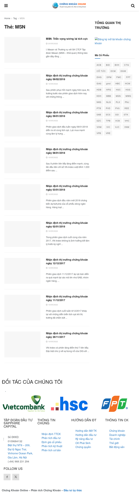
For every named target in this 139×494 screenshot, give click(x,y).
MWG (128, 95)
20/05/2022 (53, 43)
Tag (15, 18)
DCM (113, 70)
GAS (99, 83)
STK (126, 114)
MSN (22, 18)
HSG (128, 89)
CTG (126, 64)
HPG (108, 89)
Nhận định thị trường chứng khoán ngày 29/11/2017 (67, 335)
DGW (123, 70)
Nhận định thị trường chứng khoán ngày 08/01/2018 (67, 150)
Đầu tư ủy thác (73, 490)
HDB (99, 89)
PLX (118, 102)
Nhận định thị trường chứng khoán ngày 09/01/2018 (67, 114)
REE (127, 108)
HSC (118, 89)
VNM (126, 126)
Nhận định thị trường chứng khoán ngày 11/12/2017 (67, 298)
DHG (99, 77)
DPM (109, 77)
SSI (117, 114)
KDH (99, 95)
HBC (117, 83)
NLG (108, 102)
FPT (128, 77)
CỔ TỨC (101, 70)
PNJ (127, 102)
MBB (108, 95)
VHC (127, 120)
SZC (99, 120)
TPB (108, 120)
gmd (108, 83)
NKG (99, 102)
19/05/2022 (53, 83)
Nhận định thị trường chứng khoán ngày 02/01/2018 (67, 224)
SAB (99, 114)
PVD (108, 108)
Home (7, 18)
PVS (117, 108)
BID (108, 64)
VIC (108, 126)
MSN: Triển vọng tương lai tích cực (67, 38)
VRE (108, 133)
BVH (117, 64)
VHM (99, 126)
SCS (108, 114)
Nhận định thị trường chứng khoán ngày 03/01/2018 (67, 187)
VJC (117, 126)
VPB (99, 133)
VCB (117, 120)
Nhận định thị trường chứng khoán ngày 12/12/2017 (67, 261)
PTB (99, 108)
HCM (127, 83)
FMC (118, 77)
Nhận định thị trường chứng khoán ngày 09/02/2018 (67, 77)
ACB (99, 64)
